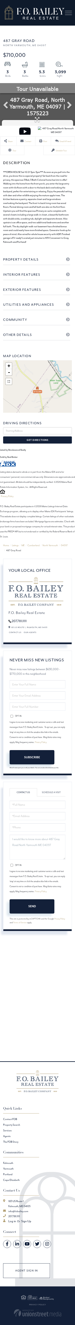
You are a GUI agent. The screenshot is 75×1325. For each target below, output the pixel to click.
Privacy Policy (7, 496)
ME (23, 545)
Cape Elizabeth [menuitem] (11, 1179)
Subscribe (32, 757)
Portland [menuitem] (7, 1174)
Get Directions (37, 440)
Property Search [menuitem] (11, 1124)
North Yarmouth (50, 545)
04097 (64, 545)
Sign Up (26, 1221)
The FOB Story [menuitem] (10, 1141)
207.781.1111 (19, 621)
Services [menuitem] (7, 1130)
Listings (15, 545)
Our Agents (30, 632)
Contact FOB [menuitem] (10, 1119)
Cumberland (34, 545)
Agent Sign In (26, 1270)
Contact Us (15, 632)
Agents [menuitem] (7, 1136)
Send (32, 906)
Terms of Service (20, 922)
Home (6, 545)
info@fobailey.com (18, 1211)
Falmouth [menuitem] (8, 1162)
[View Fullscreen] (9, 381)
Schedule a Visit (51, 792)
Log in (12, 1221)
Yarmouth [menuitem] (8, 1168)
